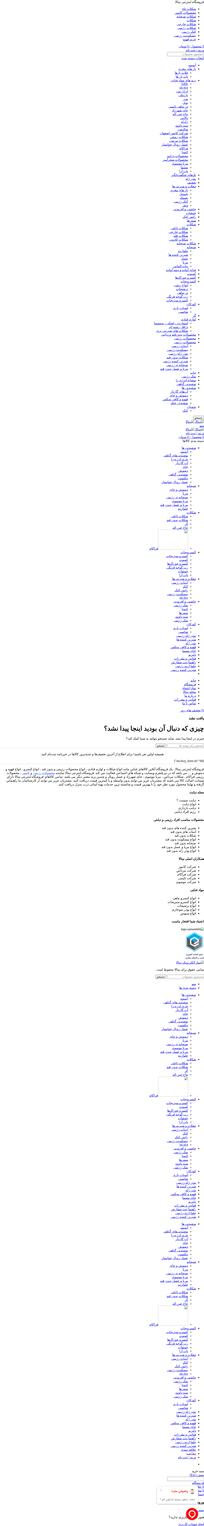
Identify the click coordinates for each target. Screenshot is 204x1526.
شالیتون (183, 129)
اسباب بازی (180, 308)
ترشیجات (182, 289)
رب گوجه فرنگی (177, 296)
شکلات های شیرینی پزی (172, 330)
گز (194, 315)
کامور (26, 773)
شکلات (191, 224)
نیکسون (183, 478)
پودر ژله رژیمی (178, 353)
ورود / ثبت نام (187, 1457)
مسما (184, 167)
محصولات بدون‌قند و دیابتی (178, 334)
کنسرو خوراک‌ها (185, 277)
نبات (193, 372)
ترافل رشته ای (178, 327)
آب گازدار (182, 463)
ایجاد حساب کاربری (191, 1524)
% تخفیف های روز (192, 710)
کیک (185, 410)
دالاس (184, 118)
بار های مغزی (187, 69)
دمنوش (183, 470)
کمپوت (191, 273)
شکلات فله (181, 235)
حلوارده (183, 251)
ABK (184, 84)
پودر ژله (190, 178)
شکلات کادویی (178, 239)
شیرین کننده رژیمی (175, 361)
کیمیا (185, 152)
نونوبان (191, 407)
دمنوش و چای (179, 395)
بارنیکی (183, 95)
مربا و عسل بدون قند (174, 368)
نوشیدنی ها (189, 388)
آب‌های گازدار (179, 391)
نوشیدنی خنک (179, 403)
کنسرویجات (188, 281)
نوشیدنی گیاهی (186, 384)
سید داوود (181, 125)
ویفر (185, 205)
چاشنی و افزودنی (184, 209)
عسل (184, 258)
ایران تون (182, 91)
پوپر (185, 99)
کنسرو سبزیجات (177, 300)
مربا (185, 262)
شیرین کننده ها (178, 254)
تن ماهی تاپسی (178, 106)
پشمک (184, 197)
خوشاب (191, 213)
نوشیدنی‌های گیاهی (175, 455)
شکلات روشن (179, 137)
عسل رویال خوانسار (174, 144)
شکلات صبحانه (186, 243)
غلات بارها (181, 72)
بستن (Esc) (197, 1475)
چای (185, 467)
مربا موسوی (180, 163)
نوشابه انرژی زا (186, 380)
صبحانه (191, 247)
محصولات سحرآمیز (175, 159)
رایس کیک (189, 216)
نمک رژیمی (188, 376)
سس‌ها (191, 220)
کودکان (191, 304)
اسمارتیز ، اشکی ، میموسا (171, 323)
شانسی (183, 311)
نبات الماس (180, 266)
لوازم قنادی (188, 319)
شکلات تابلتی (179, 228)
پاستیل (183, 194)
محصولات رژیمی (185, 338)
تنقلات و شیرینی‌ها (184, 186)
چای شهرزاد (180, 110)
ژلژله (184, 121)
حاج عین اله (180, 114)
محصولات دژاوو (177, 156)
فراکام (183, 148)
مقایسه (191, 1453)
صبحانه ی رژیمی (177, 365)
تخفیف (191, 182)
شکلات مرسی (178, 140)
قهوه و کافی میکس (175, 399)
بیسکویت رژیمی (177, 349)
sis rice (183, 87)
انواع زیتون (181, 285)
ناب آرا (183, 171)
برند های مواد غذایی (183, 80)
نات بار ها (182, 76)
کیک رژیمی (181, 201)
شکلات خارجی (178, 232)
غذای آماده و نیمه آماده (181, 270)
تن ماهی (182, 292)
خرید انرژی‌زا (179, 459)
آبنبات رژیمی (179, 346)
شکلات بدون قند (177, 357)
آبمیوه (192, 65)
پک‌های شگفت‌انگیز (183, 175)
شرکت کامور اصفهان (174, 133)
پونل (185, 102)
